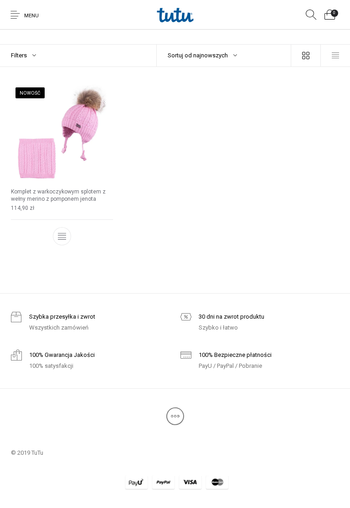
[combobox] (224, 55)
